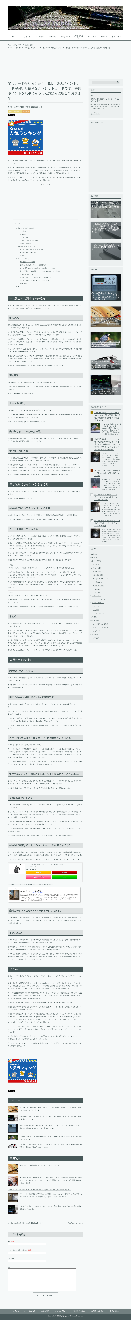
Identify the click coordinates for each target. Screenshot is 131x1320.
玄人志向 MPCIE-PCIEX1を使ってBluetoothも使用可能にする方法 (107, 473)
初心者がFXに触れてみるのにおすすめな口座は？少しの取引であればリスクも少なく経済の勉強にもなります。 (105, 391)
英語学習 (104, 37)
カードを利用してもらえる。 (29, 252)
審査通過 (23, 234)
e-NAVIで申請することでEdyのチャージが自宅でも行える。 (38, 277)
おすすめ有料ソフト (101, 578)
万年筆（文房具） (78, 37)
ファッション (91, 37)
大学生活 (97, 631)
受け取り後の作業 (25, 243)
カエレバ (33, 866)
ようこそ (27, 37)
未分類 (94, 617)
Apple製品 (97, 571)
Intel (98, 592)
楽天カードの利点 (23, 259)
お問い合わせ (116, 37)
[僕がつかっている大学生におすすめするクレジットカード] (13, 1172)
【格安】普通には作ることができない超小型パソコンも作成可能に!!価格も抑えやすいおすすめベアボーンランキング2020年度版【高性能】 (107, 444)
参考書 (96, 564)
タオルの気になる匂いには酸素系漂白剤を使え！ (27, 1223)
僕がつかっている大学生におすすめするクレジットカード (39, 1165)
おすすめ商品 (65, 37)
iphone (94, 554)
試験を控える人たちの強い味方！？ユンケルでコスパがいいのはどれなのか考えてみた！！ (39, 1190)
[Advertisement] (65, 64)
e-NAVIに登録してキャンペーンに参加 (31, 249)
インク (96, 606)
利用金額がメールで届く (27, 262)
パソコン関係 (39, 37)
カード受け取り (25, 237)
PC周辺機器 (98, 575)
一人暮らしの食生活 (101, 624)
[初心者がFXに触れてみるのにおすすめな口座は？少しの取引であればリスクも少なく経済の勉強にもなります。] (13, 1213)
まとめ (22, 255)
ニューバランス (99, 599)
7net (64, 877)
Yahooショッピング (38, 877)
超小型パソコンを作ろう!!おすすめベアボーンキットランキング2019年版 (107, 523)
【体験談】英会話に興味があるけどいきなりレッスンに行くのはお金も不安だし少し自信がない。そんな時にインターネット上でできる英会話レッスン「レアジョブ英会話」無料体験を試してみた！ (50, 1180)
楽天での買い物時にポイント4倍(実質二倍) (33, 265)
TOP (15, 45)
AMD (98, 589)
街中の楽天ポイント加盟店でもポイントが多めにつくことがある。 (40, 271)
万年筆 (96, 610)
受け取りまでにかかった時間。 (29, 240)
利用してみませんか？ (15, 111)
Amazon (38, 872)
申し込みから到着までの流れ (26, 228)
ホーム (14, 37)
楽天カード (21, 1046)
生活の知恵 (53, 37)
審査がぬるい (24, 283)
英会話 (96, 638)
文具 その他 (99, 613)
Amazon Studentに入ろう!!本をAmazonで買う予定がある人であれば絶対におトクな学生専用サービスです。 (105, 344)
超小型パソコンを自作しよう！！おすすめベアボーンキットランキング (106, 497)
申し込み (23, 231)
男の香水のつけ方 (74, 1223)
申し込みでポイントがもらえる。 (28, 246)
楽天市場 (64, 872)
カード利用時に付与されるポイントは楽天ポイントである (37, 268)
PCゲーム (95, 557)
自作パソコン (99, 586)
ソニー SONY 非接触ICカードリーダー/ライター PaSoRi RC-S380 (44, 864)
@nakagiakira (95, 114)
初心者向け (98, 582)
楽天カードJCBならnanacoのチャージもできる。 (35, 280)
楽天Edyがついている (26, 274)
